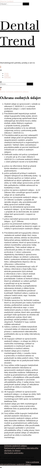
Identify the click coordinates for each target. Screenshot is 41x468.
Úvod (6, 73)
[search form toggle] (1, 87)
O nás (6, 75)
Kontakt (7, 77)
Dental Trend (19, 33)
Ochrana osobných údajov (15, 445)
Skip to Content (6, 1)
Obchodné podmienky (13, 453)
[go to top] (1, 467)
